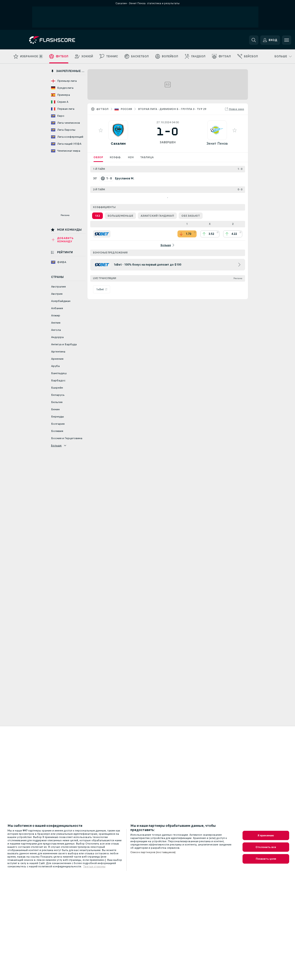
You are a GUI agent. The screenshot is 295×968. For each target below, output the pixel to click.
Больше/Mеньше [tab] (120, 215)
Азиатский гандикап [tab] (157, 215)
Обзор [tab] (98, 157)
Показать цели (266, 858)
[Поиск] (253, 40)
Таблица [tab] (147, 157)
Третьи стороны (94, 866)
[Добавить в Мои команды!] (100, 130)
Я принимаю (266, 835)
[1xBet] (102, 234)
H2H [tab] (131, 157)
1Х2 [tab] (97, 215)
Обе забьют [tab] (190, 215)
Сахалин (118, 143)
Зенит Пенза (217, 143)
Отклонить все (266, 847)
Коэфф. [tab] (115, 157)
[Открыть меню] (286, 40)
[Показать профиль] (118, 130)
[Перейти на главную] (61, 40)
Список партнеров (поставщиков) (153, 852)
